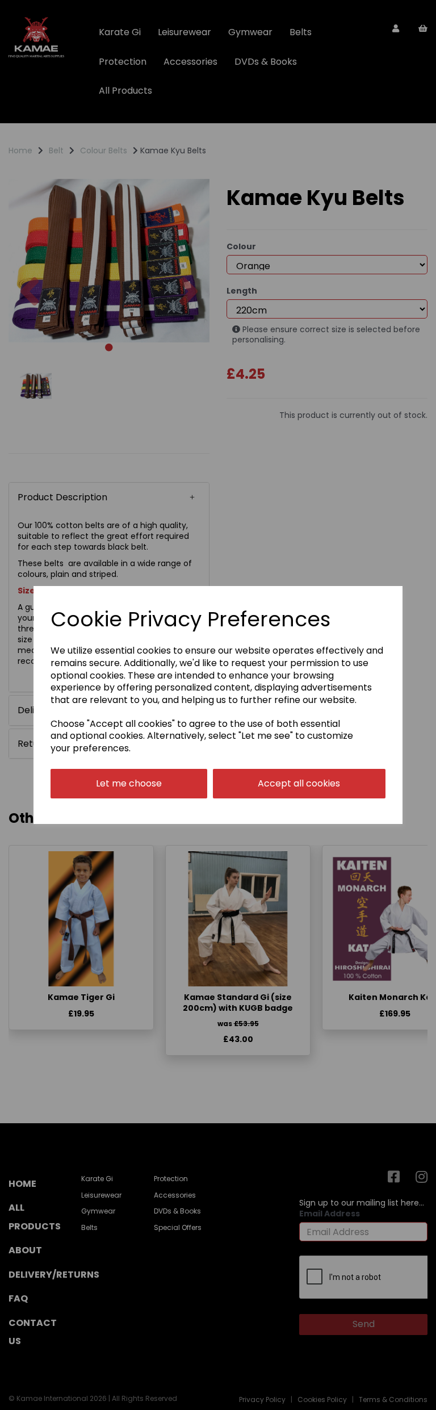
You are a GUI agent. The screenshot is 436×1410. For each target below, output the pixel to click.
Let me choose (129, 783)
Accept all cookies (299, 783)
